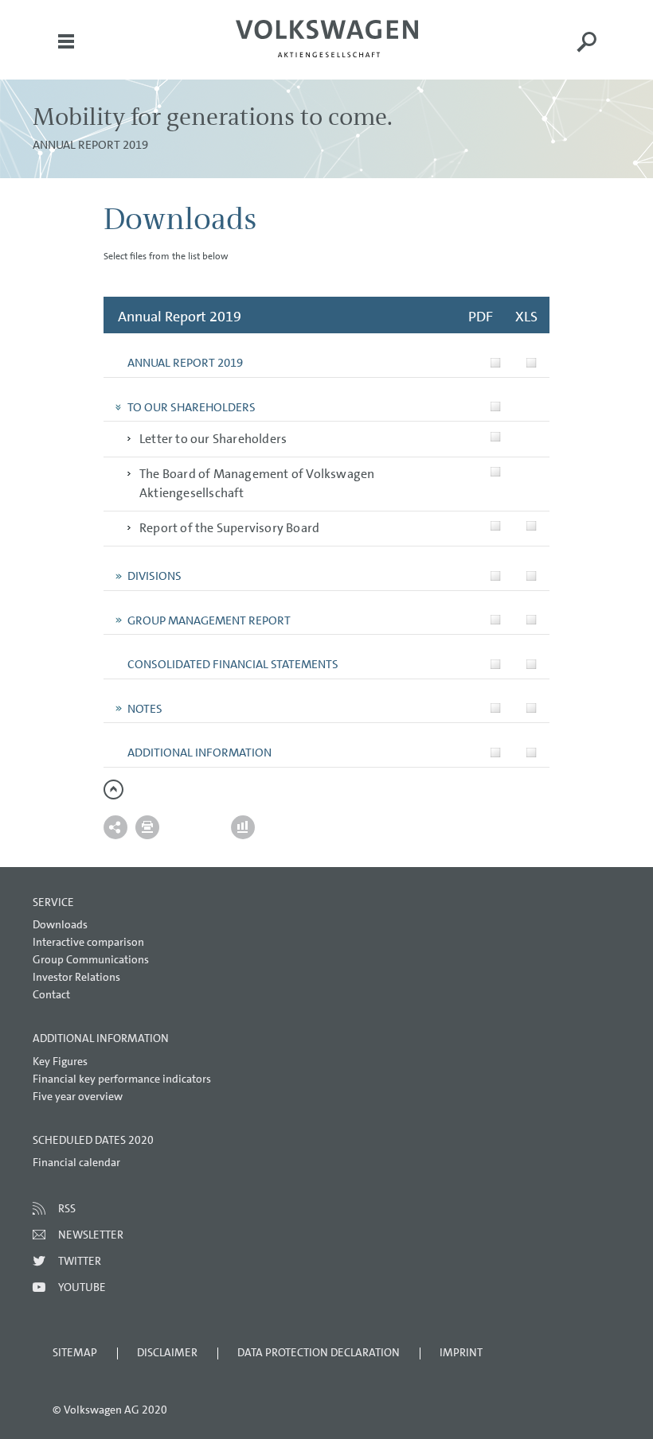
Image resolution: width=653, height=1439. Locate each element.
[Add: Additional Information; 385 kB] (496, 752)
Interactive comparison (88, 942)
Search (587, 52)
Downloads (60, 924)
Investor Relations (76, 977)
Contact (51, 994)
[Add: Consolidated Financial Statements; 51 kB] (531, 663)
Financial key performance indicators (122, 1078)
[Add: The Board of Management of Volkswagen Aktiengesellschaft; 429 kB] (496, 472)
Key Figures (60, 1061)
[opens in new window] (327, 38)
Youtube (82, 1287)
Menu (66, 52)
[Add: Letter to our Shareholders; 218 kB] (496, 436)
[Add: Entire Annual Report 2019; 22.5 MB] (496, 362)
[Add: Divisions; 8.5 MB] (496, 575)
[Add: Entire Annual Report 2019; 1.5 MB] (531, 362)
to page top (113, 789)
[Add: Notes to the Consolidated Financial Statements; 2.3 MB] (496, 708)
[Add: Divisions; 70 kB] (531, 575)
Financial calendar (76, 1162)
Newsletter (90, 1234)
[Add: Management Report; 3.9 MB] (496, 620)
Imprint (461, 1352)
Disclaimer (167, 1352)
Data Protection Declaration (318, 1352)
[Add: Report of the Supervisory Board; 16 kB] (531, 526)
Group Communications (91, 959)
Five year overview (78, 1096)
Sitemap (75, 1352)
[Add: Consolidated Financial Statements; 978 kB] (496, 663)
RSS (67, 1208)
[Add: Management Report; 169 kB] (531, 620)
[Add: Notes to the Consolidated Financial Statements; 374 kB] (531, 708)
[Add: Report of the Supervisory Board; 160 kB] (496, 526)
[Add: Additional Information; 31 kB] (531, 752)
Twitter (79, 1261)
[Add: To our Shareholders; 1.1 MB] (496, 406)
